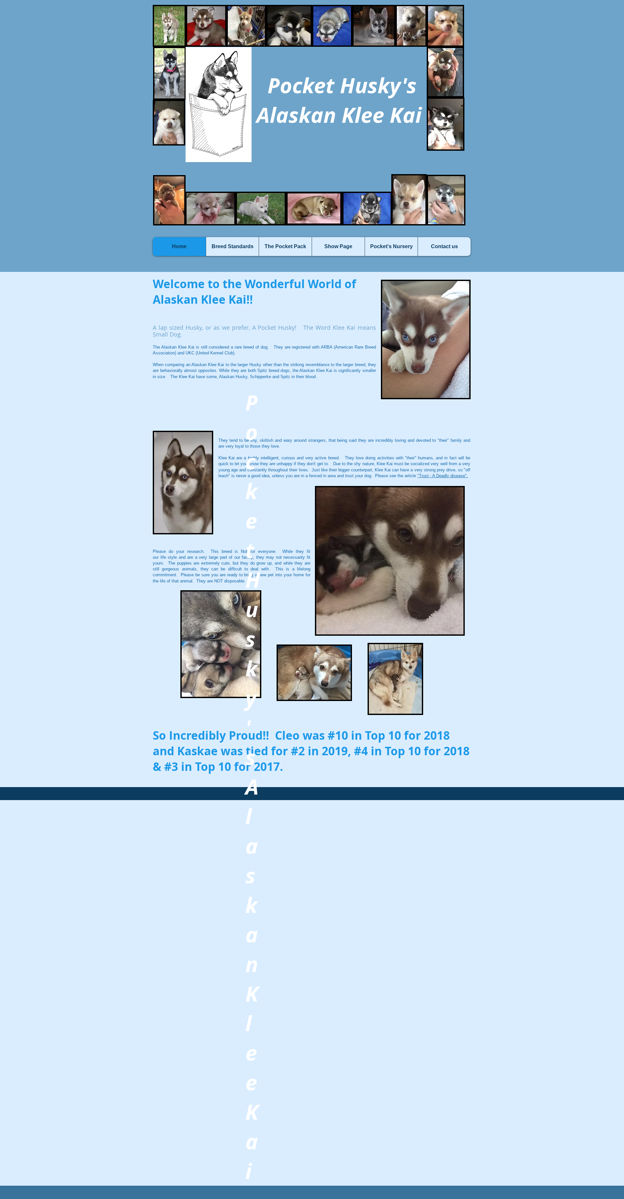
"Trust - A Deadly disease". (442, 475)
